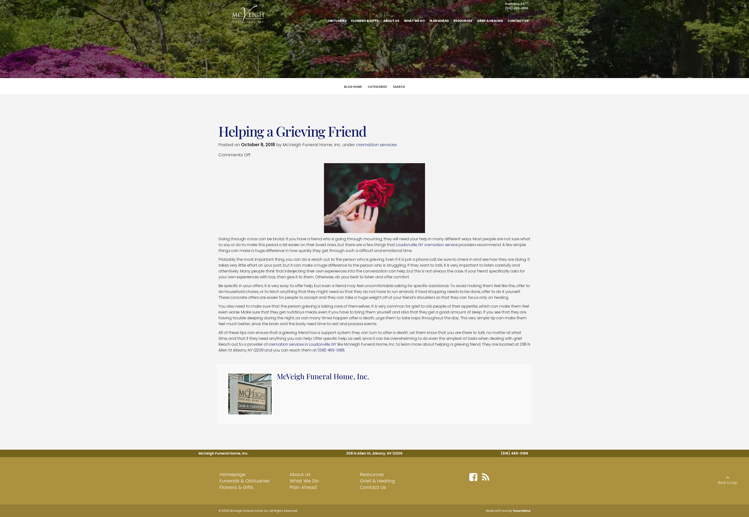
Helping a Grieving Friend (292, 131)
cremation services (376, 145)
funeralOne (522, 511)
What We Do (304, 481)
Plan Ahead (303, 487)
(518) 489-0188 (516, 8)
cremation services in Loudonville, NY (302, 344)
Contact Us (373, 487)
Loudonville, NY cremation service (427, 244)
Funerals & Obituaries (244, 481)
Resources (372, 474)
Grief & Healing (377, 481)
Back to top (727, 482)
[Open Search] (743, 5)
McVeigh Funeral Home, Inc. (323, 376)
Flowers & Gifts (236, 487)
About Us (300, 474)
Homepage (232, 474)
